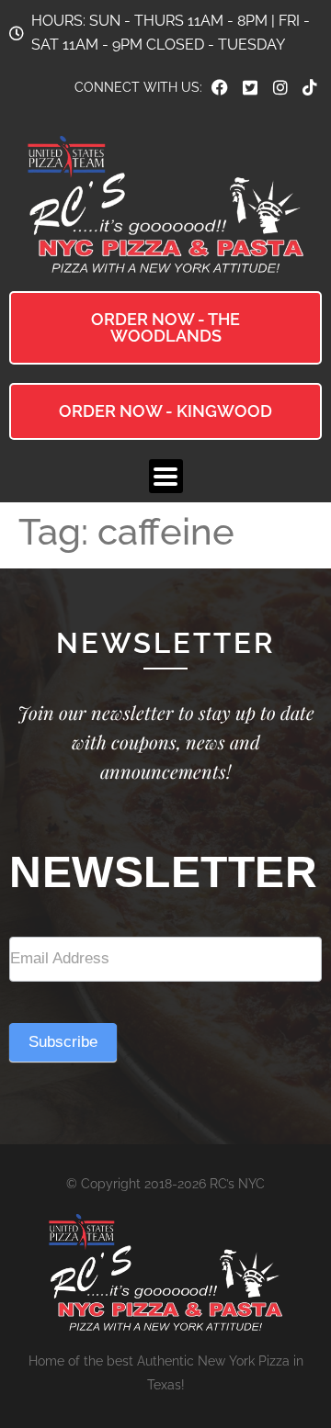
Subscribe (63, 1042)
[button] (166, 476)
